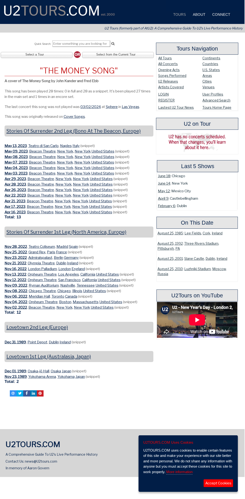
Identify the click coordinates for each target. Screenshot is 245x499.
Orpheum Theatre (42, 274)
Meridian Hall (39, 296)
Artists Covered (171, 87)
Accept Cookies (218, 483)
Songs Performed (172, 76)
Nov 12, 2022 (15, 280)
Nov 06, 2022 (16, 296)
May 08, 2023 (16, 156)
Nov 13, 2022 (15, 274)
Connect (220, 14)
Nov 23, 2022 (16, 257)
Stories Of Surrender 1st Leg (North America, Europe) (66, 232)
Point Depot (37, 342)
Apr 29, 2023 (15, 178)
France (61, 252)
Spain (73, 246)
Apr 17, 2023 (15, 206)
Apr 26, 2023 (15, 189)
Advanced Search (216, 100)
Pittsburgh (165, 248)
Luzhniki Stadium (197, 269)
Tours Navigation (197, 48)
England (78, 269)
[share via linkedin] (33, 393)
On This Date (197, 223)
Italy (76, 145)
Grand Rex (36, 252)
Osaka (56, 371)
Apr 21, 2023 (15, 201)
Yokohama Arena (42, 376)
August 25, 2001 (170, 259)
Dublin (210, 259)
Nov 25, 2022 (16, 252)
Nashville (67, 285)
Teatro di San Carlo (43, 145)
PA (177, 248)
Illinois (77, 291)
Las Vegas (130, 106)
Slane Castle (194, 259)
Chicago (64, 291)
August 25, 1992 (170, 243)
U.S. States (211, 70)
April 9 (163, 198)
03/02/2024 (90, 106)
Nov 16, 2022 (16, 269)
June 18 (164, 176)
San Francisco (69, 280)
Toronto (57, 296)
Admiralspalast (40, 257)
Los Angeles (68, 274)
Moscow (219, 269)
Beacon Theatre (42, 151)
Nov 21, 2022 (15, 263)
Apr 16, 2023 (15, 212)
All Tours (165, 58)
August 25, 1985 (170, 233)
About (198, 14)
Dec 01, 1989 (15, 371)
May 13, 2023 (16, 145)
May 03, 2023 (16, 173)
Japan (66, 371)
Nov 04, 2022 (16, 302)
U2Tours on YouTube (197, 295)
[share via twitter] (20, 393)
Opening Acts (169, 70)
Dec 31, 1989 (15, 342)
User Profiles (212, 94)
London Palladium (42, 269)
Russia (162, 274)
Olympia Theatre (41, 263)
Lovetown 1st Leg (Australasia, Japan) (48, 356)
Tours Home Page (216, 107)
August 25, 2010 (170, 269)
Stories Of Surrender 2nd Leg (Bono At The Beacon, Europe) (73, 131)
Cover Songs (74, 116)
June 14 (164, 183)
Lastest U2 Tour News (176, 107)
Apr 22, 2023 (15, 195)
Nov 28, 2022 (16, 246)
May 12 (164, 191)
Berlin (58, 257)
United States (102, 151)
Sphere (112, 106)
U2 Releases (168, 81)
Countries (210, 64)
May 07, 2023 (16, 162)
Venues (208, 87)
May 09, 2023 (16, 151)
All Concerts (168, 64)
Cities (207, 81)
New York (65, 151)
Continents (211, 58)
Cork (206, 233)
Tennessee (86, 285)
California (87, 274)
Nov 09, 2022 (16, 285)
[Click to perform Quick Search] (112, 43)
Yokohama (66, 376)
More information (179, 472)
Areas (207, 76)
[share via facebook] (26, 393)
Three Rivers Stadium (201, 243)
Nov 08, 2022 (16, 291)
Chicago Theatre (42, 291)
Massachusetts (86, 302)
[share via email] (13, 393)
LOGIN (163, 94)
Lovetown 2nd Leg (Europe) (37, 327)
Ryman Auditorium (44, 285)
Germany (71, 257)
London (64, 269)
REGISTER (166, 100)
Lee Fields (192, 233)
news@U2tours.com (41, 461)
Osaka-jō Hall (38, 371)
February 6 (166, 206)
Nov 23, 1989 (16, 376)
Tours (179, 14)
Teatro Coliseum (41, 246)
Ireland (217, 233)
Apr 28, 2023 (15, 184)
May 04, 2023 (16, 167)
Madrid (62, 246)
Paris (51, 252)
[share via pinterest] (40, 393)
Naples (66, 145)
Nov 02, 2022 (16, 307)
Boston (65, 302)
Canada (71, 296)
